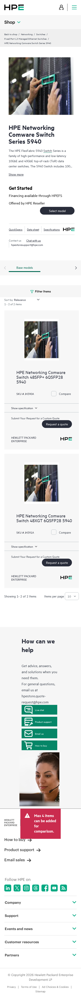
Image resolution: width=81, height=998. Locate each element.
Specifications (52, 229)
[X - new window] (17, 888)
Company (13, 902)
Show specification (22, 408)
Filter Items (42, 291)
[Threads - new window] (35, 888)
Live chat (39, 710)
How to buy (41, 745)
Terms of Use (29, 987)
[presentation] (76, 268)
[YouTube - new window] (54, 888)
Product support (43, 721)
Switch (47, 150)
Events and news (19, 929)
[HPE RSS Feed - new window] (63, 888)
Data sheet (33, 229)
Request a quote (57, 424)
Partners (12, 955)
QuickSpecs (15, 229)
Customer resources (22, 942)
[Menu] (74, 7)
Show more (16, 174)
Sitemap (40, 991)
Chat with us (33, 240)
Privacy (11, 987)
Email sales (14, 859)
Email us (39, 733)
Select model (57, 211)
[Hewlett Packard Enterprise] (14, 7)
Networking (27, 34)
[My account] (61, 7)
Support (11, 915)
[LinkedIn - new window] (7, 888)
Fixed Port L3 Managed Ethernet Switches (25, 38)
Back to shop (10, 34)
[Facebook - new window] (44, 888)
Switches (40, 34)
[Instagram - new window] (26, 888)
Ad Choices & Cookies (55, 987)
